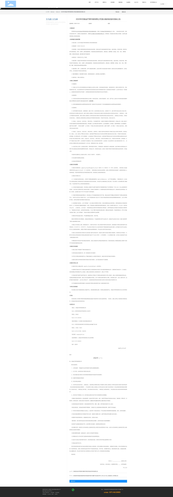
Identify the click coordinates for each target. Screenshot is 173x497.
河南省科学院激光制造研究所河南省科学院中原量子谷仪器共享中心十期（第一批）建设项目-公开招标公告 (95, 475)
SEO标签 (52, 492)
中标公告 (117, 11)
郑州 (52, 494)
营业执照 (57, 492)
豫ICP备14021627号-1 (47, 491)
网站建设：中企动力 (47, 494)
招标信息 (52, 11)
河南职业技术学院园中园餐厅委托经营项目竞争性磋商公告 (85, 471)
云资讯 (56, 494)
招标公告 (58, 11)
